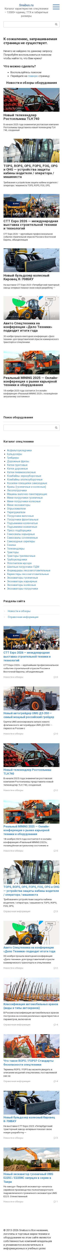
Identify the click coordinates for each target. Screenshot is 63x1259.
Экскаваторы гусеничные (22, 577)
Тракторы (13, 552)
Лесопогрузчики (17, 490)
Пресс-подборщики (19, 530)
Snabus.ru (26, 5)
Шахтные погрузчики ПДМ (23, 566)
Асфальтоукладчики (19, 450)
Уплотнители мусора (19, 563)
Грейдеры (13, 457)
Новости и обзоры (19, 611)
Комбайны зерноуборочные (24, 475)
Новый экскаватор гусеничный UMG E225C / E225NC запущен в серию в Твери (28, 1177)
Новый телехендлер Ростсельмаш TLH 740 (21, 117)
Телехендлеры (15, 548)
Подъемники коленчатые (22, 523)
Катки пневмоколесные (21, 472)
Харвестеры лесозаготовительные (28, 574)
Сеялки (11, 545)
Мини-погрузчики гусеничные (25, 497)
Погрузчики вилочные (20, 515)
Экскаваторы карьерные (22, 581)
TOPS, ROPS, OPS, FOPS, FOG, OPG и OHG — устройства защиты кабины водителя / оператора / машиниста (31, 171)
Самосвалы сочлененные (22, 537)
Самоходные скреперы (21, 541)
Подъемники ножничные (22, 526)
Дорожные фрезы (18, 461)
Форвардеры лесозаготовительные (28, 570)
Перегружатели (16, 512)
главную (33, 76)
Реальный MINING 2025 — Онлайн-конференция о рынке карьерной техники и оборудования (31, 381)
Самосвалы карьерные (21, 534)
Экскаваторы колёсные (21, 585)
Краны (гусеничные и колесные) (26, 486)
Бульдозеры (14, 454)
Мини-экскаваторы (18, 505)
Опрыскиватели (16, 508)
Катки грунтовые (17, 465)
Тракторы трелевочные (21, 555)
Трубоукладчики (17, 559)
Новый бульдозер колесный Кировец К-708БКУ (26, 277)
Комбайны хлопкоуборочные (25, 479)
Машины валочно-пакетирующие (27, 494)
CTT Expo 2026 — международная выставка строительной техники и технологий (31, 224)
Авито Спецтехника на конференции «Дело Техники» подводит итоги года (28, 327)
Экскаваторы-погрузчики (22, 588)
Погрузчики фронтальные (22, 519)
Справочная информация (23, 617)
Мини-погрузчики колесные (24, 501)
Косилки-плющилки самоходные (27, 483)
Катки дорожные (17, 468)
